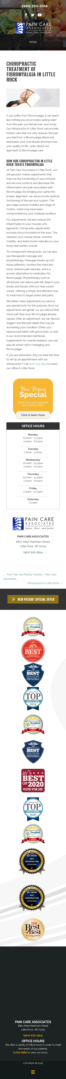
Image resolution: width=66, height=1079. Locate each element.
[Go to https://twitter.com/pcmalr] (32, 15)
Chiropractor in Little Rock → (45, 583)
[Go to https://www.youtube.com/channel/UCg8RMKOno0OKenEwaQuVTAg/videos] (39, 15)
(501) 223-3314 (35, 6)
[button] (33, 599)
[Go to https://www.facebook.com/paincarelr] (26, 15)
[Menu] (33, 1072)
